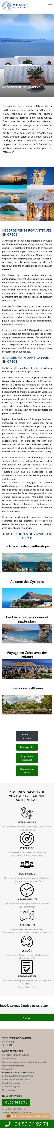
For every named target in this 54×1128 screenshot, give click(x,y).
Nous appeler (27, 747)
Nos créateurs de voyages (15, 1054)
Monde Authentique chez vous (17, 1075)
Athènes (8, 240)
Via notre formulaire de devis (17, 1112)
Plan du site (8, 1069)
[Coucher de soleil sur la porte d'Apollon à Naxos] (13, 176)
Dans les (11, 306)
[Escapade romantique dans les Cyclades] (13, 194)
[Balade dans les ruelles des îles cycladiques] (40, 212)
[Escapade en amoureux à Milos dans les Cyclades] (40, 194)
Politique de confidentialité (16, 1079)
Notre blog (8, 1041)
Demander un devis (27, 770)
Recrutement (9, 1090)
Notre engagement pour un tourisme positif (24, 1061)
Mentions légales (11, 1086)
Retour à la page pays (27, 736)
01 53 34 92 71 (16, 1102)
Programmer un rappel (27, 758)
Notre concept (9, 1058)
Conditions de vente (12, 1082)
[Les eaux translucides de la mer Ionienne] (13, 212)
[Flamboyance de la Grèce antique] (40, 176)
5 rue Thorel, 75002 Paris (15, 1108)
